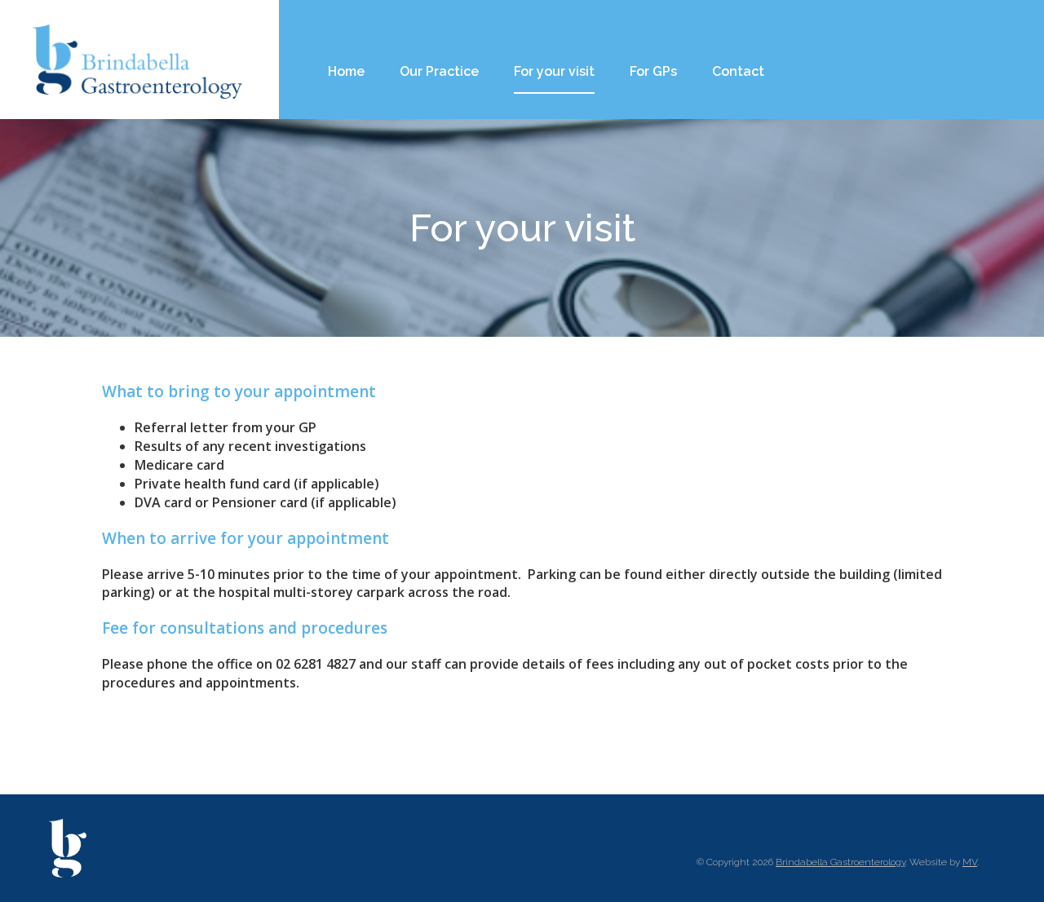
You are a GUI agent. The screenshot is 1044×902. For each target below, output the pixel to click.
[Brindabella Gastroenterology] (138, 59)
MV (969, 862)
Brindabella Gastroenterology (840, 862)
